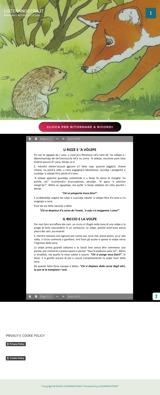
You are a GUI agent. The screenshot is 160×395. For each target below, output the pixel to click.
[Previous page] (30, 139)
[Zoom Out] (57, 139)
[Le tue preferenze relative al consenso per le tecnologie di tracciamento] (156, 296)
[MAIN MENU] (151, 13)
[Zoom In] (63, 139)
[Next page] (36, 139)
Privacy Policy (17, 344)
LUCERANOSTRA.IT (24, 11)
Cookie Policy (17, 358)
